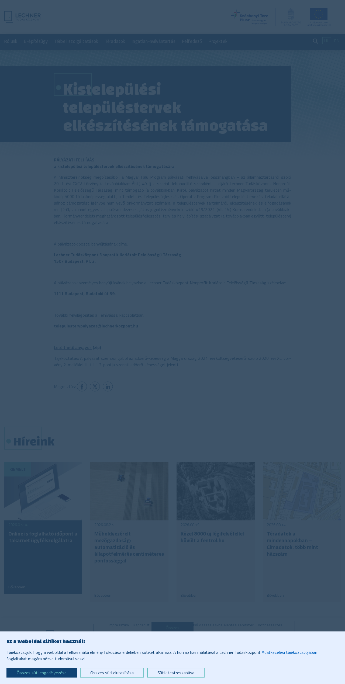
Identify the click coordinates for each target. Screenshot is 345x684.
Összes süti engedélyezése (42, 672)
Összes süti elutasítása (112, 672)
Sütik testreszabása (175, 672)
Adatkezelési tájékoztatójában (289, 652)
